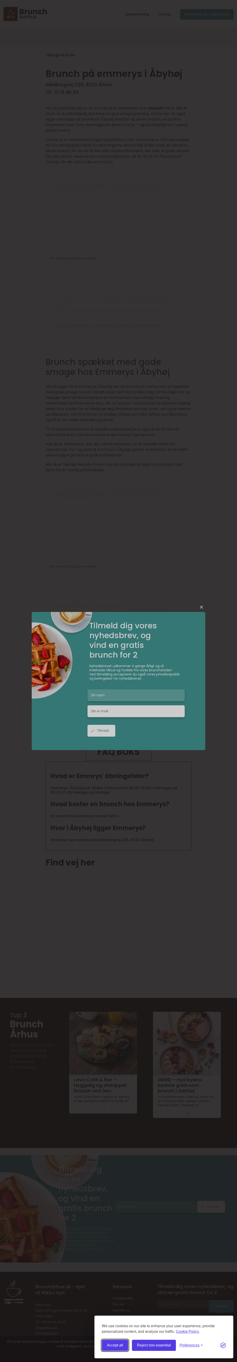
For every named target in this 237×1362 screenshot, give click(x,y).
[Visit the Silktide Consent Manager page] (223, 1345)
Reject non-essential (154, 1345)
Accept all (115, 1345)
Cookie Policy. (188, 1331)
